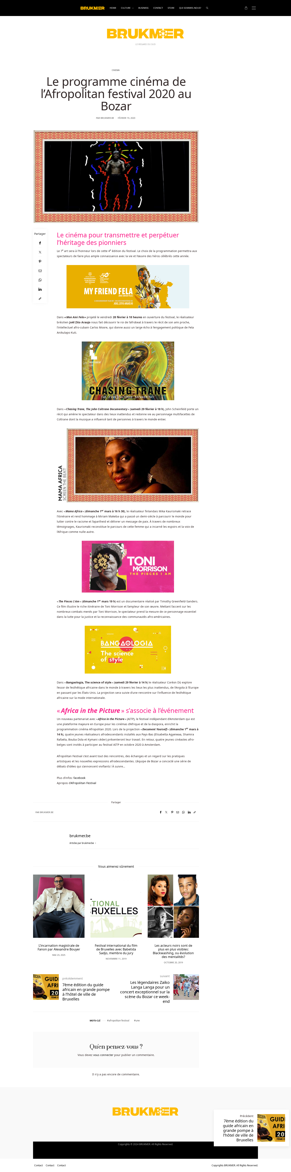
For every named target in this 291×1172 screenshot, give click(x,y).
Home (113, 7)
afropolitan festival (119, 1020)
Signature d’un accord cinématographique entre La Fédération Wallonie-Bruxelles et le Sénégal (173, 951)
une (138, 1020)
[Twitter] (40, 252)
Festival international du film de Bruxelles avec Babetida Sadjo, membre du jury (59, 949)
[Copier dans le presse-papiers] (40, 298)
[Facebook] (40, 243)
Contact (158, 7)
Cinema (116, 70)
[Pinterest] (40, 261)
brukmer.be (107, 117)
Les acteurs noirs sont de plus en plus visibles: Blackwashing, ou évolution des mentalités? (116, 951)
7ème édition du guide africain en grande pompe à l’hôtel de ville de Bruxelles (238, 1130)
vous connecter (103, 1055)
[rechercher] (207, 8)
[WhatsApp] (40, 280)
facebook (79, 778)
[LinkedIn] (40, 289)
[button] (42, 913)
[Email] (40, 270)
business (143, 7)
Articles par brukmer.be (81, 843)
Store (171, 7)
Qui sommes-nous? (190, 7)
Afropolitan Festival (83, 783)
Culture (125, 7)
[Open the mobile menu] (254, 8)
